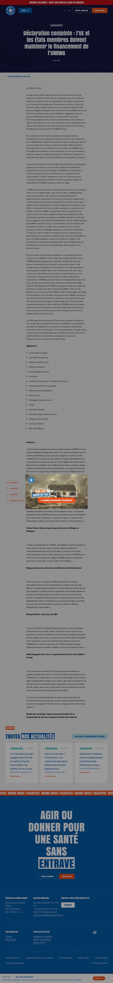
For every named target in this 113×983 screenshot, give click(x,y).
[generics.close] (84, 477)
